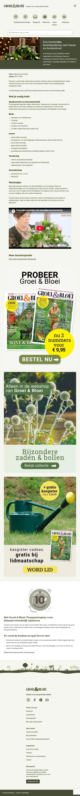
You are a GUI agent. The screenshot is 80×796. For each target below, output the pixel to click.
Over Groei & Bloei (32, 749)
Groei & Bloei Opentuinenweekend (37, 739)
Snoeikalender (31, 718)
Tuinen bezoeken (32, 732)
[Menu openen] (75, 6)
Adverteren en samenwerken (36, 756)
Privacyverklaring (8, 793)
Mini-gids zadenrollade (34, 722)
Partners (29, 753)
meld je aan (31, 781)
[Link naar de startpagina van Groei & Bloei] (36, 689)
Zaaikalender (30, 715)
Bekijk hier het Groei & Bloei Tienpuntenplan (19, 652)
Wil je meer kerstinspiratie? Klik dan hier (22, 259)
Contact (28, 760)
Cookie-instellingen (22, 793)
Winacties (29, 711)
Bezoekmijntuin (31, 735)
